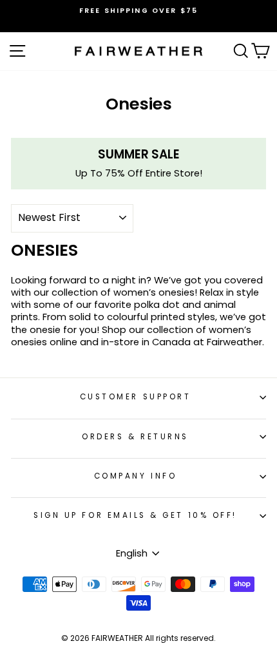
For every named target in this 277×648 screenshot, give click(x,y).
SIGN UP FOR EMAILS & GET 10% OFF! (135, 515)
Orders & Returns (135, 437)
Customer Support (135, 397)
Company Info (135, 476)
